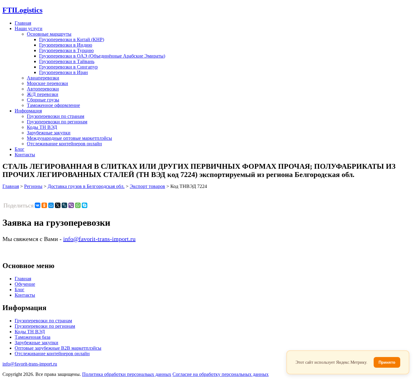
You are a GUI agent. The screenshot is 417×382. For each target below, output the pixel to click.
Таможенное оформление (53, 105)
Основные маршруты (49, 34)
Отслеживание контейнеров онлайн (64, 143)
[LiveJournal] (64, 205)
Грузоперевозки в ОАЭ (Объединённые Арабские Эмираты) (102, 55)
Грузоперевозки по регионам (57, 121)
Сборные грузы (43, 99)
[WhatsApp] (78, 205)
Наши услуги (28, 28)
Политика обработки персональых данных (126, 374)
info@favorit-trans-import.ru (99, 238)
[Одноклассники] (44, 205)
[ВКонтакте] (37, 205)
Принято (387, 362)
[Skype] (84, 205)
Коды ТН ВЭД (42, 127)
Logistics (22, 10)
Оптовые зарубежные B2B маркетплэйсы (58, 348)
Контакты (25, 154)
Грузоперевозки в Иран (63, 72)
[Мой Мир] (51, 205)
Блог (19, 149)
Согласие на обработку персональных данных (220, 374)
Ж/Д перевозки (42, 94)
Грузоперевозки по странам (55, 116)
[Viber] (71, 205)
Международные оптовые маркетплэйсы (69, 138)
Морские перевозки (47, 83)
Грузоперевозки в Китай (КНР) (71, 39)
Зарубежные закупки (49, 132)
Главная (23, 23)
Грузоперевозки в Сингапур (68, 66)
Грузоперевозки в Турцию (66, 50)
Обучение (25, 284)
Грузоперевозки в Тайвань (66, 61)
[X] (57, 205)
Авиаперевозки (43, 77)
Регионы (33, 186)
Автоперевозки (43, 88)
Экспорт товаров (147, 186)
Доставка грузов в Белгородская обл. (86, 186)
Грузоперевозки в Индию (65, 45)
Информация (28, 110)
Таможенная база (32, 337)
